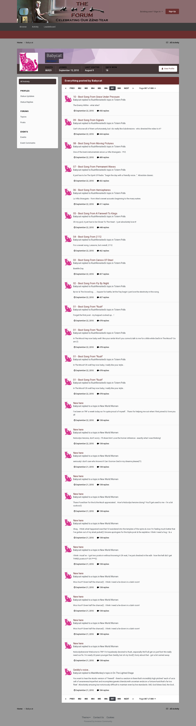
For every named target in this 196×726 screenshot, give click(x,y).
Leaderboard (49, 27)
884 (92, 88)
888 (119, 88)
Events (23, 137)
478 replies (104, 320)
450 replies (104, 111)
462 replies (104, 251)
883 (86, 88)
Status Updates (27, 96)
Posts (22, 122)
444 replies (104, 134)
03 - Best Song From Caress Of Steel (93, 260)
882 (79, 88)
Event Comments (27, 143)
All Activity (25, 81)
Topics (23, 117)
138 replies (104, 420)
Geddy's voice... (81, 669)
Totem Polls (120, 100)
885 (99, 88)
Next (126, 88)
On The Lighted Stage (123, 673)
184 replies (104, 690)
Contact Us (98, 717)
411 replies (104, 204)
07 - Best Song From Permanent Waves (94, 166)
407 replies (104, 297)
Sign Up (172, 11)
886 (105, 88)
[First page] (66, 88)
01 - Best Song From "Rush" (88, 306)
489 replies (104, 157)
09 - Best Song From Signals (88, 120)
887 (112, 88)
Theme (85, 717)
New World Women (109, 406)
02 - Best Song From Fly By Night (91, 283)
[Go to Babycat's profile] (68, 98)
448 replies (104, 227)
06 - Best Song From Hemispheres (92, 190)
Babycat (77, 100)
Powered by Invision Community (98, 721)
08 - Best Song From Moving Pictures (93, 143)
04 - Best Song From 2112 (87, 236)
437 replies (104, 274)
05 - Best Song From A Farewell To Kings (95, 213)
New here (78, 403)
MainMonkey (97, 673)
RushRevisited (98, 100)
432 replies (104, 181)
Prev (72, 88)
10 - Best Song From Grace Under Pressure (96, 96)
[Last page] (133, 88)
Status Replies (26, 102)
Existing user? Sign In (151, 11)
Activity (35, 27)
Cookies (110, 717)
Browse (23, 27)
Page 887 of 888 (147, 88)
